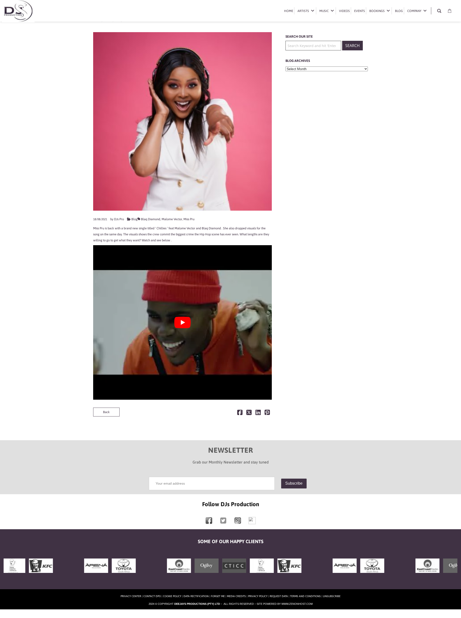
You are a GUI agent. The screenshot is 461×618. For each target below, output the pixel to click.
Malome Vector (172, 219)
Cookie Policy (172, 596)
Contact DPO (152, 596)
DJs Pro (119, 219)
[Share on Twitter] (249, 413)
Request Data (279, 596)
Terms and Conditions (305, 596)
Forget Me (218, 596)
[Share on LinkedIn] (258, 413)
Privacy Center (131, 596)
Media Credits (236, 596)
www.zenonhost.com (297, 603)
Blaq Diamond (150, 219)
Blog (134, 219)
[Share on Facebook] (239, 413)
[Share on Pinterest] (267, 413)
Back (106, 412)
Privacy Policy (257, 596)
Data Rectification (196, 596)
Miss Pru (188, 219)
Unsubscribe (331, 596)
